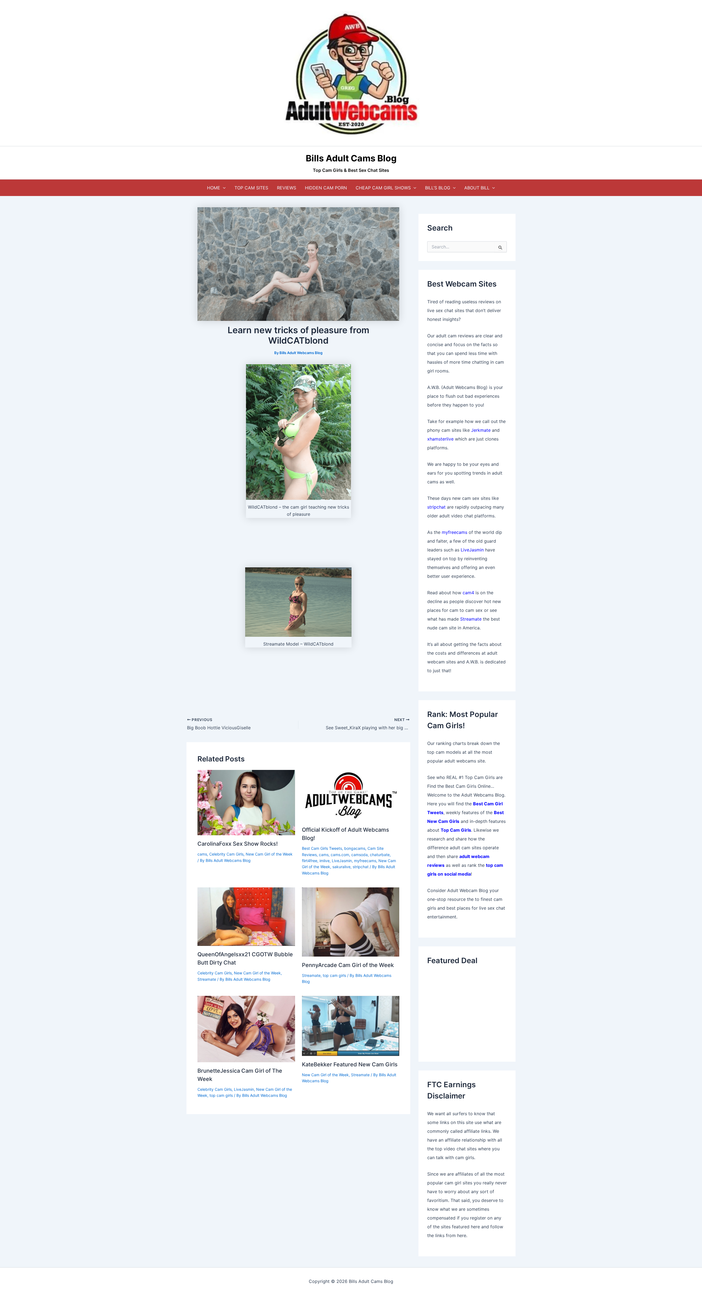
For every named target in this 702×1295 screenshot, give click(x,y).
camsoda (359, 854)
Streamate (206, 979)
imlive (324, 860)
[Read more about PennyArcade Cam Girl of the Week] (351, 921)
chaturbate (380, 854)
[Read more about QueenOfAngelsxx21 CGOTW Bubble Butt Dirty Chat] (246, 916)
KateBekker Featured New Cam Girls (350, 1064)
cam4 (468, 592)
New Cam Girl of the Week (269, 854)
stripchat (361, 866)
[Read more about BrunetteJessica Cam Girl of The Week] (246, 1028)
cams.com (340, 854)
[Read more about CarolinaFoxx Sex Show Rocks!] (246, 802)
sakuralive (341, 866)
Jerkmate (481, 430)
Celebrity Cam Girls (226, 854)
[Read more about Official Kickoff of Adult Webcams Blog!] (351, 795)
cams (202, 854)
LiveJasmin (342, 860)
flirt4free (309, 860)
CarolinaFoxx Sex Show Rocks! (237, 843)
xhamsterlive (440, 439)
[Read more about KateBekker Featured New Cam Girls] (351, 1025)
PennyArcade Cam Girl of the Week (348, 965)
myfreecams (365, 860)
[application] (223, 188)
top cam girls (334, 975)
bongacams (354, 848)
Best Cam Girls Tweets (322, 848)
